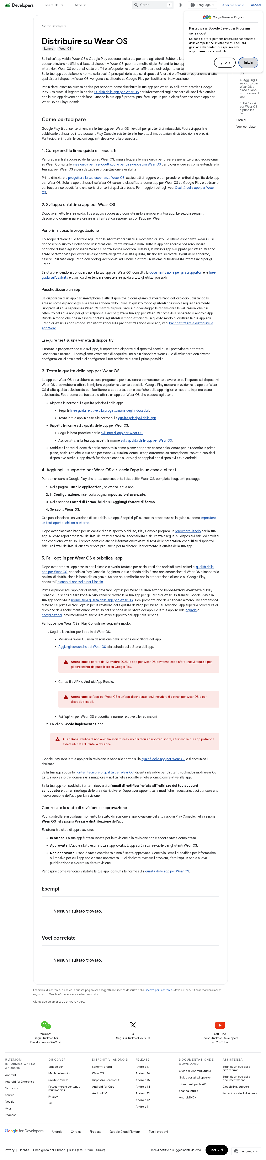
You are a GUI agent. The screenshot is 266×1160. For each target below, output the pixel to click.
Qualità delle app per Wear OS (116, 92)
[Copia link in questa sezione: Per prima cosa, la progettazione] (103, 231)
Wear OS (98, 1073)
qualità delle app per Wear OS (163, 759)
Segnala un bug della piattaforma (236, 1068)
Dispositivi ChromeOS (106, 1080)
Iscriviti (217, 1150)
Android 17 (142, 1067)
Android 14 (142, 1086)
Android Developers (54, 26)
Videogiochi (56, 1067)
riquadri (191, 610)
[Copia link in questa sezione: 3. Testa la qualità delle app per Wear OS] (123, 371)
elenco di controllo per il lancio (80, 582)
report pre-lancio (188, 531)
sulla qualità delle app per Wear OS (146, 441)
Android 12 (142, 1100)
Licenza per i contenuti (159, 990)
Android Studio (233, 5)
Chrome (76, 1132)
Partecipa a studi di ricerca (240, 1093)
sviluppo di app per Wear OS (122, 433)
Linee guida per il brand (49, 1150)
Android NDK (187, 1097)
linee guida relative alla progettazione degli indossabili (109, 411)
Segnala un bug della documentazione (236, 1078)
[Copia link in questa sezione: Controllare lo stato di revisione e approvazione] (131, 808)
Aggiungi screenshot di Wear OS (82, 647)
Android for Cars (103, 1086)
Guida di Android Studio (195, 1071)
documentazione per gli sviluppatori (175, 273)
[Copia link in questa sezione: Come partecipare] (90, 119)
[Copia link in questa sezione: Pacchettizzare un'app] (84, 290)
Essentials (51, 5)
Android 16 (142, 1073)
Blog (8, 1108)
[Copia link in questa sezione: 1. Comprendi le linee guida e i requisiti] (121, 150)
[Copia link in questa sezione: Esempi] (63, 889)
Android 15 (142, 1080)
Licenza (24, 1150)
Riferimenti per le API (192, 1084)
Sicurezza (11, 1088)
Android (10, 1075)
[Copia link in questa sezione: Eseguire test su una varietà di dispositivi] (119, 340)
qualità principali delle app (137, 418)
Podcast (10, 1115)
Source (9, 1095)
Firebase (95, 1132)
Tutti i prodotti (158, 1132)
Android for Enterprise (19, 1081)
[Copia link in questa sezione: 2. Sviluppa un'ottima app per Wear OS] (119, 205)
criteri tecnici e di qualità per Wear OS (105, 772)
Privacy (53, 1096)
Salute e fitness (58, 1080)
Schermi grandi (102, 1067)
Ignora (224, 63)
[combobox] (153, 5)
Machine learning (59, 1073)
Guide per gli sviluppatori (195, 1077)
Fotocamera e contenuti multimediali (64, 1088)
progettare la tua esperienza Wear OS (96, 178)
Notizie (9, 1101)
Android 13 (142, 1093)
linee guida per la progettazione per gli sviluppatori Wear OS (117, 164)
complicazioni (52, 615)
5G (50, 1103)
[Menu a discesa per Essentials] (64, 5)
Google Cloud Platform (125, 1132)
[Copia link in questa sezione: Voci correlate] (80, 938)
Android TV (99, 1093)
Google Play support (236, 1086)
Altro (78, 5)
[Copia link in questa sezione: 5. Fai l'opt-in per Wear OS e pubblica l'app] (127, 558)
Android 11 (142, 1106)
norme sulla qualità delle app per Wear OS (102, 600)
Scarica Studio (188, 1091)
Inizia (248, 63)
